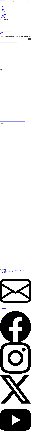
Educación (5, 14)
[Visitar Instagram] (15, 373)
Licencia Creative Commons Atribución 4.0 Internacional (21, 436)
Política (3, 8)
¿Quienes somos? (3, 17)
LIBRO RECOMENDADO (4, 40)
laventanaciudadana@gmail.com (3, 308)
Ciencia (2, 32)
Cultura (3, 6)
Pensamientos (5, 12)
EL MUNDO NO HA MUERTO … (3, 272)
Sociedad (3, 13)
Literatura (4, 11)
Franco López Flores (6, 34)
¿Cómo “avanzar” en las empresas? (3, 216)
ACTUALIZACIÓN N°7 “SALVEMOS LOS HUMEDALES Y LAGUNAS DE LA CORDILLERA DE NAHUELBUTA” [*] (12, 121)
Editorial (2, 5)
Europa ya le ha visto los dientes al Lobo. (4, 263)
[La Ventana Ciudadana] (15, 0)
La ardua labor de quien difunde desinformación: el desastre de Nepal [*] (7, 271)
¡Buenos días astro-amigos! (3, 33)
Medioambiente (3, 7)
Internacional (2, 15)
